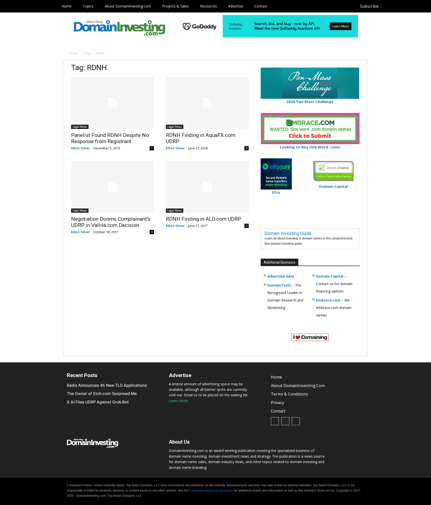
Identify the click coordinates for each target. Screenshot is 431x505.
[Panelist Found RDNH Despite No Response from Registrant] (112, 103)
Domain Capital (329, 276)
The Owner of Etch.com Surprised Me (102, 393)
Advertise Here (280, 276)
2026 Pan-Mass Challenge (309, 101)
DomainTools (279, 285)
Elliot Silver (80, 148)
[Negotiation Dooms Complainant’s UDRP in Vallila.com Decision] (112, 187)
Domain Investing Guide (288, 233)
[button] (419, 6)
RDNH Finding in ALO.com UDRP (203, 219)
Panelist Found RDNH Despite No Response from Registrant (110, 138)
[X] (409, 6)
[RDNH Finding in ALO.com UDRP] (207, 187)
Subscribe (369, 6)
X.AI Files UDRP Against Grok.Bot (98, 402)
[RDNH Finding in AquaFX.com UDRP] (207, 103)
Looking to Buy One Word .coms (310, 146)
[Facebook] (387, 6)
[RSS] (398, 6)
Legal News (80, 126)
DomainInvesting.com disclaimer (211, 490)
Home (74, 53)
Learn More (178, 400)
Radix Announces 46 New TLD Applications (107, 385)
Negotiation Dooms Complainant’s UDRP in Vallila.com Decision (110, 222)
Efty (276, 192)
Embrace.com (328, 300)
